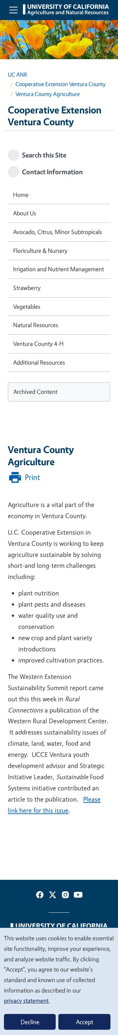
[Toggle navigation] (13, 10)
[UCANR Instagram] (65, 896)
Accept (84, 1022)
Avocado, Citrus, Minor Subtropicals (57, 232)
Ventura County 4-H (38, 344)
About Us (24, 213)
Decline (30, 1022)
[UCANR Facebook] (39, 896)
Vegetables (26, 306)
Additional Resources (39, 362)
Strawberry (27, 288)
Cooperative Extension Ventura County (60, 84)
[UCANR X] (52, 896)
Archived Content (35, 392)
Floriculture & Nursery (40, 250)
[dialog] (59, 981)
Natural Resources (35, 325)
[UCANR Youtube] (78, 896)
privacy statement (26, 1000)
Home (21, 195)
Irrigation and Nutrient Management (58, 269)
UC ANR (17, 74)
